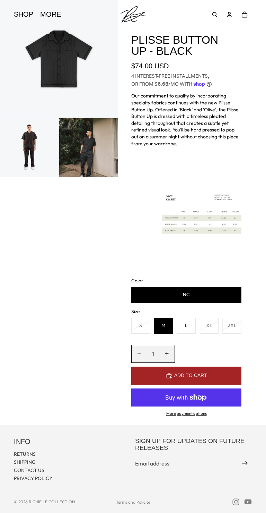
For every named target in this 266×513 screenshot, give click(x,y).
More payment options (186, 413)
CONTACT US (29, 470)
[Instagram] (236, 502)
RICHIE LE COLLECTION (52, 501)
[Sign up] (245, 463)
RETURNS (25, 454)
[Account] (229, 14)
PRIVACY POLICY (33, 478)
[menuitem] (50, 14)
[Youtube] (248, 502)
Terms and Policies (133, 502)
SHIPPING (25, 462)
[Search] (214, 14)
